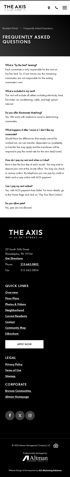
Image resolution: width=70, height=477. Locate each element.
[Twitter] (20, 415)
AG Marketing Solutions (50, 470)
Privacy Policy (13, 364)
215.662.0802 (30, 264)
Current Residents (16, 316)
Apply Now (24, 344)
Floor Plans (12, 298)
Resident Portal (10, 28)
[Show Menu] (64, 7)
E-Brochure (12, 333)
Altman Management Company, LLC (34, 445)
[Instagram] (30, 415)
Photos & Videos (15, 304)
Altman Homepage (17, 397)
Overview (11, 292)
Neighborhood (14, 310)
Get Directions (14, 258)
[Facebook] (10, 415)
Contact (10, 322)
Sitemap (10, 376)
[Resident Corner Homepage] (15, 7)
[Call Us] (56, 7)
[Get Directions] (49, 7)
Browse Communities (18, 391)
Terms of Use (13, 370)
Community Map (15, 328)
